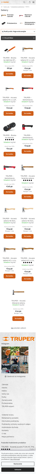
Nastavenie (18, 464)
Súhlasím (18, 469)
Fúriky (4, 397)
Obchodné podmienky (10, 421)
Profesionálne (7, 403)
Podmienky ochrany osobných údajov (16, 424)
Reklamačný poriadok (10, 418)
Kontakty (5, 430)
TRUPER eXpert (8, 406)
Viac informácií (15, 459)
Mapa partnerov (8, 437)
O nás (4, 433)
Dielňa (4, 391)
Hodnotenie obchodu (10, 427)
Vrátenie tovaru (8, 415)
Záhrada (5, 384)
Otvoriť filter (8, 38)
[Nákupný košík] (28, 2)
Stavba (4, 388)
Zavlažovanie (7, 400)
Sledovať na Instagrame (16, 376)
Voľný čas (5, 394)
